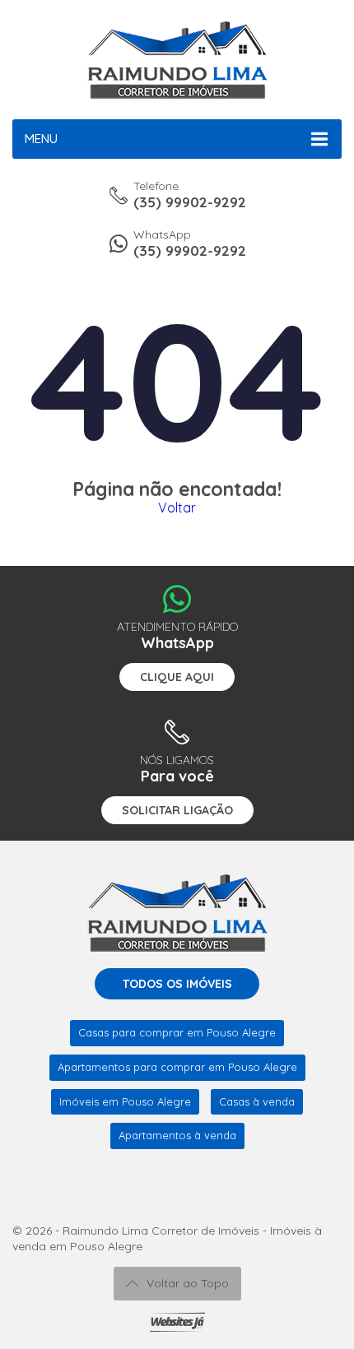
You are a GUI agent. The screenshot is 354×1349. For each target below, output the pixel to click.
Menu (41, 138)
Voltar (177, 507)
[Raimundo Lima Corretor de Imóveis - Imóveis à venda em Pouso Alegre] (177, 60)
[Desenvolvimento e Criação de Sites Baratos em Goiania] (177, 1323)
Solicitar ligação (177, 810)
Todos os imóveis (177, 983)
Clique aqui (177, 677)
